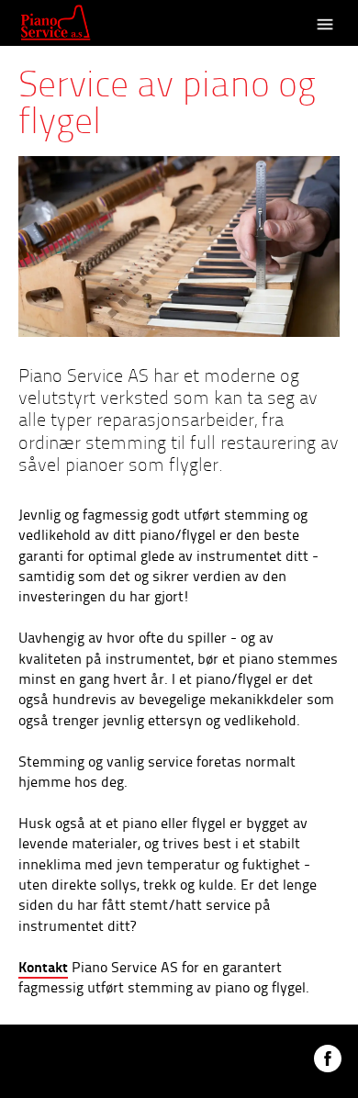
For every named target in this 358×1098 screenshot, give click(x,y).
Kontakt (43, 966)
